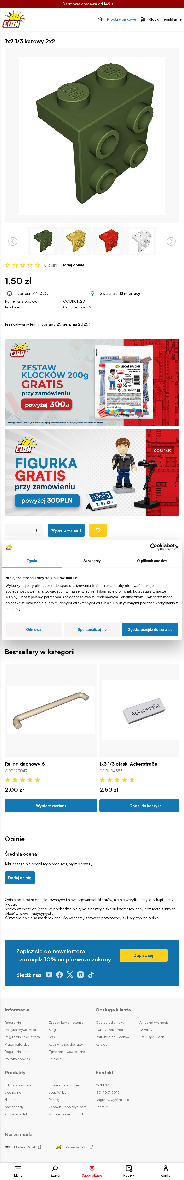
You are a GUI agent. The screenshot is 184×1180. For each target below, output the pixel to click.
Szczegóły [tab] (92, 561)
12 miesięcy (129, 293)
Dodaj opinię (19, 877)
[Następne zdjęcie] (171, 241)
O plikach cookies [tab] (152, 561)
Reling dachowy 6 (25, 764)
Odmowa (33, 629)
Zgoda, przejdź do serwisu (150, 629)
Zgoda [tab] (32, 561)
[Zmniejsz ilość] (9, 530)
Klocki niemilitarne (165, 19)
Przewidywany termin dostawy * (47, 324)
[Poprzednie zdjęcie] (12, 241)
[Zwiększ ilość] (38, 530)
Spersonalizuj (89, 629)
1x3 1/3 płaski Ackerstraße (128, 764)
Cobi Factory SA (77, 307)
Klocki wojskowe (121, 19)
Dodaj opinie (73, 265)
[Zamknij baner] (176, 547)
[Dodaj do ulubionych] (98, 530)
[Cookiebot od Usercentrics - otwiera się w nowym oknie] (154, 547)
